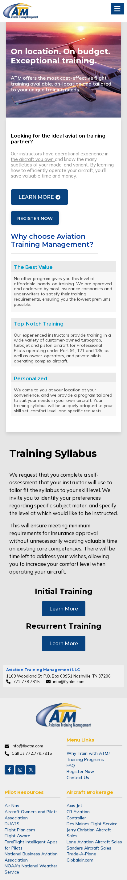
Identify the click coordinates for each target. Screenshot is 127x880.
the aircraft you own (33, 159)
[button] (117, 8)
